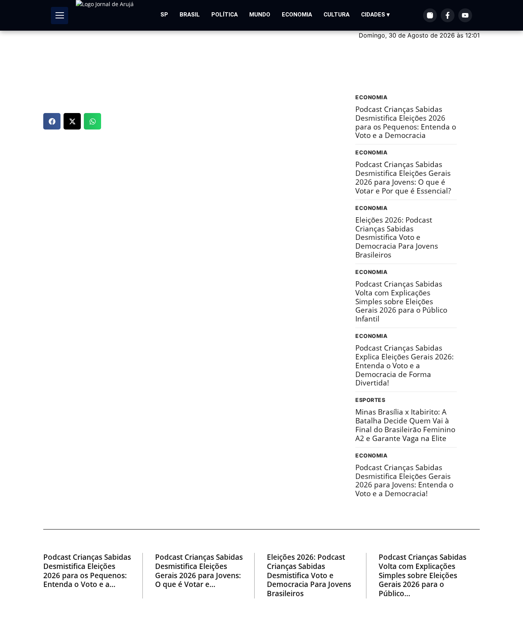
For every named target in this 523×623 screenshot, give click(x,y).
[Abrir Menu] (59, 15)
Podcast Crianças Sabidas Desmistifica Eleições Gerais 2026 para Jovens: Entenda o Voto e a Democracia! (404, 480)
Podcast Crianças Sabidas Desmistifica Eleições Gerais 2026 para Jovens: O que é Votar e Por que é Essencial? (403, 177)
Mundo (259, 14)
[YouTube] (465, 15)
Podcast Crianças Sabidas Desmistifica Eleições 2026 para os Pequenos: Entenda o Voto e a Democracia (405, 122)
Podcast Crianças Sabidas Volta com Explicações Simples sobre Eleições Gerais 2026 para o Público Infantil (401, 301)
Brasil (190, 14)
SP (164, 14)
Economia (297, 14)
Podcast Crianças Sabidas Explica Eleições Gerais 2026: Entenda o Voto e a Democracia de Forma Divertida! (404, 365)
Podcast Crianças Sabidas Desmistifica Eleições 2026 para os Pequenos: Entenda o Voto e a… (87, 571)
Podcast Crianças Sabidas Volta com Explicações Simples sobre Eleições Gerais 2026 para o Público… (422, 575)
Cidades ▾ (375, 14)
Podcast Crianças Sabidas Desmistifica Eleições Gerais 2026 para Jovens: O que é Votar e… (199, 571)
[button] (51, 121)
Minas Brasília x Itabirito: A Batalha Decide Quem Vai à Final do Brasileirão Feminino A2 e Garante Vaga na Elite (405, 425)
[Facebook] (447, 15)
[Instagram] (430, 15)
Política (224, 14)
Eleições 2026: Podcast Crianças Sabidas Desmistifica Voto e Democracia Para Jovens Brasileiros (396, 237)
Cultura (337, 14)
